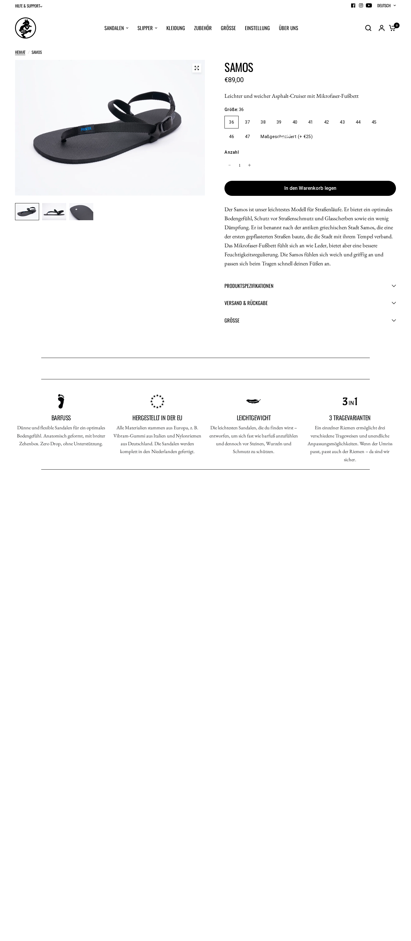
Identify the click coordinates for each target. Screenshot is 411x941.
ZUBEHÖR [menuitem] (203, 28)
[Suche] (368, 28)
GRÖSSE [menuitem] (228, 28)
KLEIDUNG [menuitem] (175, 28)
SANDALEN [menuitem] (114, 28)
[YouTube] (369, 5)
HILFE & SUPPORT (27, 6)
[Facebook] (353, 5)
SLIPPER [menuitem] (145, 28)
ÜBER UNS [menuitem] (288, 28)
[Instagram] (361, 5)
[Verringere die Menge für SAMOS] (229, 165)
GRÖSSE (231, 320)
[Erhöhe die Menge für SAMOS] (249, 165)
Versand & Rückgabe (246, 303)
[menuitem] (30, 6)
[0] (391, 28)
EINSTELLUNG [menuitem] (257, 28)
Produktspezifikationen (248, 285)
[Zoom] (196, 68)
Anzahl (231, 152)
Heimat (20, 52)
